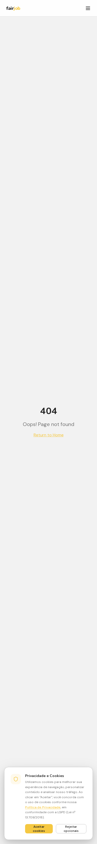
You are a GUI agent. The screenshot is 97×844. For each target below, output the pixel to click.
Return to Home (49, 435)
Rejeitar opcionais (71, 829)
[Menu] (88, 8)
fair (13, 8)
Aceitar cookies (39, 829)
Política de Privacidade (43, 807)
